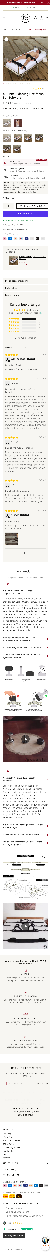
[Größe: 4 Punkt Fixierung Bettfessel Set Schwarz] (7, 138)
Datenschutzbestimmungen (36, 1100)
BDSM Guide (8, 1153)
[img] (11, 357)
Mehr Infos (9, 200)
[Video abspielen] (24, 751)
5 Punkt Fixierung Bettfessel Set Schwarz (32, 260)
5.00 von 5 (31, 312)
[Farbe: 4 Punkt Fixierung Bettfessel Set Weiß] (18, 123)
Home (6, 29)
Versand (27, 103)
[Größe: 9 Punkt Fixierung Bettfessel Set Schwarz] (28, 138)
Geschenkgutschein (12, 1156)
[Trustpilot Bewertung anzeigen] (24, 1242)
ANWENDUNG (38, 109)
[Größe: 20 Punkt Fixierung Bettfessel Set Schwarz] (17, 149)
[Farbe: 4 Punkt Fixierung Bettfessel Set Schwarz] (7, 123)
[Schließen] (48, 3)
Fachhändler (8, 1160)
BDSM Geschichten (11, 1150)
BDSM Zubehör (18, 29)
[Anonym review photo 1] (11, 550)
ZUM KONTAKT (24, 1124)
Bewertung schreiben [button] (24, 340)
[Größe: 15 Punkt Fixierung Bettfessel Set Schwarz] (7, 149)
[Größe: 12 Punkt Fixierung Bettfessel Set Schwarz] (39, 138)
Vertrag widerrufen (14, 1248)
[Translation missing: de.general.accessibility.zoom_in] (24, 703)
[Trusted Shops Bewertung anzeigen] (24, 1235)
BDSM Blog (8, 1146)
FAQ (4, 1163)
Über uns (7, 1143)
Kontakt (6, 1167)
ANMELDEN (40, 1090)
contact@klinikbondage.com (24, 1120)
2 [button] (23, 564)
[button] (4, 18)
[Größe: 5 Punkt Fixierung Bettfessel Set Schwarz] (18, 138)
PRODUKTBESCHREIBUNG (16, 109)
